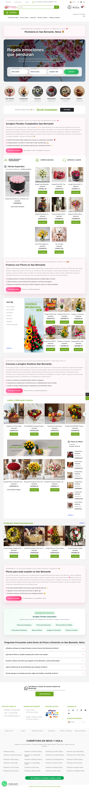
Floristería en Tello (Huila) (32, 767)
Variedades (9, 321)
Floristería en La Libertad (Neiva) (55, 755)
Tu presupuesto (54, 68)
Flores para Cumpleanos (24, 625)
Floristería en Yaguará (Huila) (75, 767)
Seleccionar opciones (17, 206)
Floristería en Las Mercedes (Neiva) (32, 755)
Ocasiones (33, 17)
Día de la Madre (10, 306)
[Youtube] (81, 2)
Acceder (27, 2)
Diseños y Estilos (42, 17)
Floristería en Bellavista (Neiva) (33, 759)
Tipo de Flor (9, 318)
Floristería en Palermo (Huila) (54, 763)
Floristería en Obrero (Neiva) (75, 759)
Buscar (71, 71)
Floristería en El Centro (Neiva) (33, 751)
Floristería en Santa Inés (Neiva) (12, 755)
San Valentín (9, 312)
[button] (3, 414)
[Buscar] (56, 7)
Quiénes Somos (18, 2)
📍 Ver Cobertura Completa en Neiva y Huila (44, 778)
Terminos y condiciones (66, 730)
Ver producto (42, 192)
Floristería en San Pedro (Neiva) (76, 755)
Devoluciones (51, 730)
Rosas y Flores (24, 17)
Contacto (23, 730)
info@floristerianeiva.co (14, 716)
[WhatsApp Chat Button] (4, 783)
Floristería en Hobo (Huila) (10, 771)
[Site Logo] (11, 7)
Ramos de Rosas (37, 630)
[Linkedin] (68, 713)
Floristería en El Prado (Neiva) (75, 751)
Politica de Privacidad (80, 730)
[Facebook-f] (77, 710)
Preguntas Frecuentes (37, 730)
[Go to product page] (17, 184)
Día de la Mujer (10, 309)
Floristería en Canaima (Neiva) (54, 751)
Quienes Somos (9, 730)
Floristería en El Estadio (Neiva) (55, 759)
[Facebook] (78, 2)
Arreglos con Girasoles (54, 630)
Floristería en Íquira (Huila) (53, 771)
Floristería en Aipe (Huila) (10, 763)
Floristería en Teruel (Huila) (11, 767)
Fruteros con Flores (71, 630)
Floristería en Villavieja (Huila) (54, 767)
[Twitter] (73, 710)
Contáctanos (8, 2)
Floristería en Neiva (13, 17)
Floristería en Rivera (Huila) (74, 763)
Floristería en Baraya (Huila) (32, 771)
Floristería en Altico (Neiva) (11, 759)
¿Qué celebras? (16, 68)
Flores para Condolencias (19, 630)
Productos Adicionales (12, 324)
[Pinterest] (81, 710)
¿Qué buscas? (34, 68)
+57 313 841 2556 (15, 710)
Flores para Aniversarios (44, 625)
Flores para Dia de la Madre (64, 625)
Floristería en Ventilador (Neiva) (75, 771)
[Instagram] (84, 2)
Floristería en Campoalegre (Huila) (32, 763)
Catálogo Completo (54, 17)
